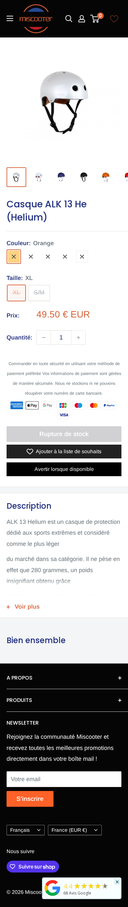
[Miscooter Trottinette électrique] (52, 895)
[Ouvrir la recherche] (69, 18)
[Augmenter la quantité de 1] (78, 337)
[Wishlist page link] (114, 19)
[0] (95, 19)
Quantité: (19, 337)
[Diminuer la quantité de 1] (44, 337)
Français (20, 830)
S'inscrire (30, 798)
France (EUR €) (69, 830)
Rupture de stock (64, 433)
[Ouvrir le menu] (10, 18)
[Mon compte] (81, 18)
